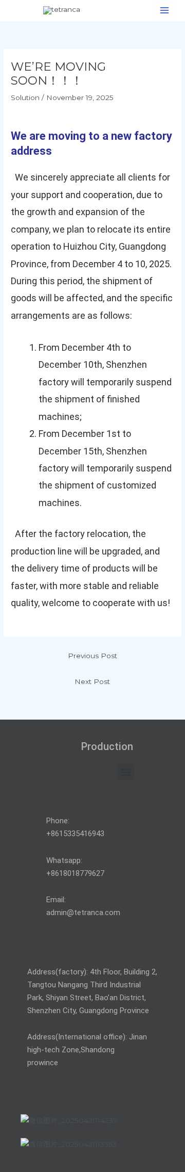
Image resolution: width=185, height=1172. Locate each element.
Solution (25, 97)
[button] (125, 771)
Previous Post (92, 656)
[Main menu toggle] (164, 10)
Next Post (92, 681)
